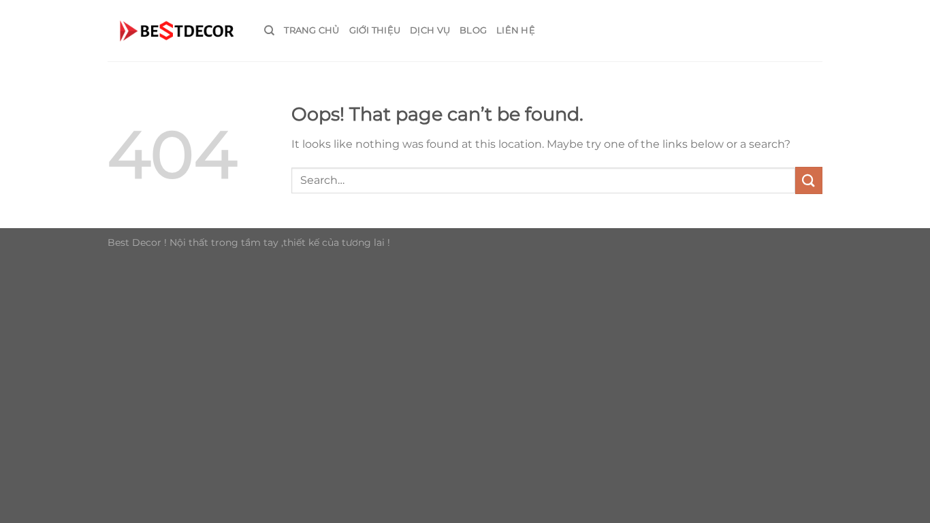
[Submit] (808, 180)
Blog (473, 30)
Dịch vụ (430, 30)
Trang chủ (311, 30)
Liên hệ (515, 30)
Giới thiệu (375, 30)
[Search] (269, 31)
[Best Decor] (176, 30)
